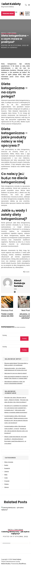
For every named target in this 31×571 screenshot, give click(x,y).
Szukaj (4, 335)
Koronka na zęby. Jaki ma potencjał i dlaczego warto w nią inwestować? (16, 431)
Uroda (6, 477)
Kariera (6, 465)
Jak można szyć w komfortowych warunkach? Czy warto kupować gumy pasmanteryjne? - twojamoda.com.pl (16, 408)
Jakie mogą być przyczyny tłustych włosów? (15, 373)
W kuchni (6, 481)
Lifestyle (6, 471)
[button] (1, 543)
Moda (5, 474)
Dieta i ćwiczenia (8, 462)
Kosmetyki (7, 468)
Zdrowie (6, 487)
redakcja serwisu (9, 47)
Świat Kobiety (11, 4)
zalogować (9, 327)
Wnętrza (6, 484)
